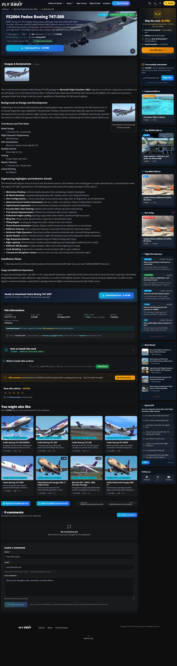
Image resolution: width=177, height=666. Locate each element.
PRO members (48, 328)
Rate (24, 34)
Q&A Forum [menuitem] (82, 3)
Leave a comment (128, 515)
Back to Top (88, 638)
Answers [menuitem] (106, 3)
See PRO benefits (124, 377)
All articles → (157, 397)
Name (7, 552)
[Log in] (160, 3)
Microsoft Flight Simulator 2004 (25, 9)
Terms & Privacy (61, 628)
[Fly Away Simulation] (12, 3)
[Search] (150, 3)
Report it (82, 336)
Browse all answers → (157, 336)
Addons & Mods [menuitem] (55, 3)
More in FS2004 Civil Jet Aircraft (54, 503)
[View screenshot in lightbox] (132, 51)
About (50, 628)
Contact (42, 628)
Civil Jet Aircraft (48, 9)
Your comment (10, 576)
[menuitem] (121, 3)
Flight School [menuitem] (95, 3)
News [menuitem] (69, 3)
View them (102, 366)
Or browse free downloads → (158, 55)
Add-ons (6, 9)
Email (7, 562)
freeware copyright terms (52, 336)
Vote (146, 462)
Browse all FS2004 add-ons (17, 503)
